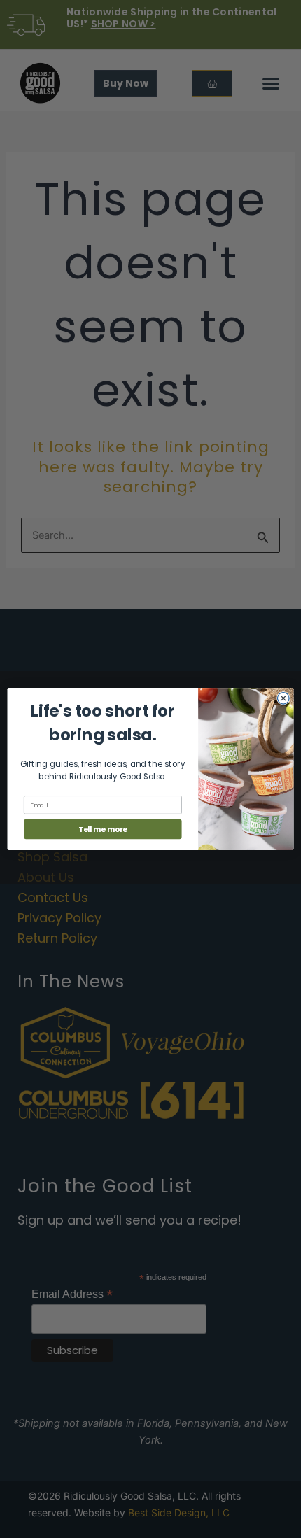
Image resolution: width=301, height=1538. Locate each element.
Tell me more (102, 829)
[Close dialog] (283, 698)
